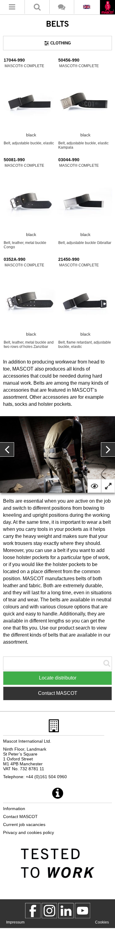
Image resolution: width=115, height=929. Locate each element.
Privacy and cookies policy (28, 832)
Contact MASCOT (57, 693)
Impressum (15, 922)
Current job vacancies (24, 824)
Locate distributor (57, 677)
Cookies (102, 922)
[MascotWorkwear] (32, 910)
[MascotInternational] (82, 910)
